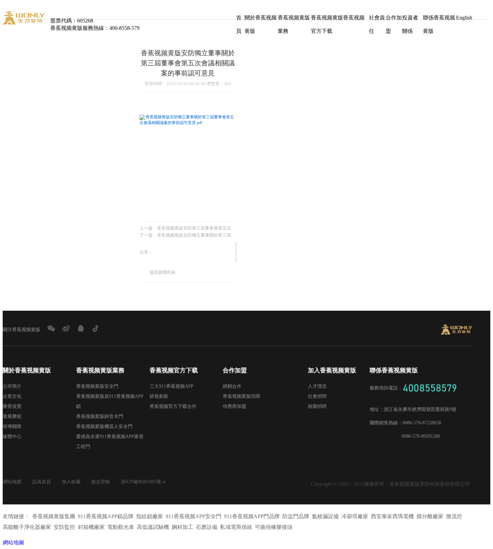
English (464, 17)
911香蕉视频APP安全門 (193, 516)
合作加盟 (394, 19)
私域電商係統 (236, 527)
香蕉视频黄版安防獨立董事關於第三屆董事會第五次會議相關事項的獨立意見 (196, 235)
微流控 (454, 516)
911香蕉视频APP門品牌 (252, 516)
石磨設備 (206, 527)
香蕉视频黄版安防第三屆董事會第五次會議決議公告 (196, 228)
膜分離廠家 (430, 516)
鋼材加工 (182, 527)
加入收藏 (71, 481)
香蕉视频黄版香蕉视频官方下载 (338, 19)
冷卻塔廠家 (354, 516)
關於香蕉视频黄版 (260, 19)
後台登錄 (100, 481)
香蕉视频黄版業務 (294, 19)
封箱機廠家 (91, 527)
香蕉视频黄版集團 (53, 516)
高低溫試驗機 (153, 527)
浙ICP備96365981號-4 (143, 481)
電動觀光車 (120, 527)
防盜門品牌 (295, 516)
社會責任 (377, 19)
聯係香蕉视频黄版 (439, 19)
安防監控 (64, 527)
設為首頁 (41, 481)
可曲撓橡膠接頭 (273, 527)
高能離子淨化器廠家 (27, 527)
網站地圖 (12, 481)
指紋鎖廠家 (149, 516)
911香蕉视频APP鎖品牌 (105, 516)
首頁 (238, 19)
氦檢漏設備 (325, 516)
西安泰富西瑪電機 (392, 516)
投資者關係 (410, 19)
